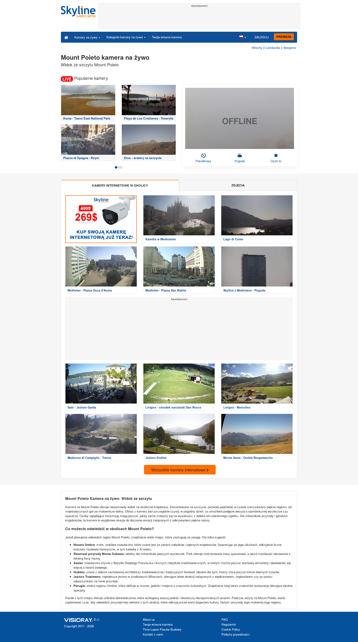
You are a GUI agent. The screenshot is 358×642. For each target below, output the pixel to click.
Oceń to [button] (276, 161)
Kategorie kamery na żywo (125, 37)
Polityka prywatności (235, 634)
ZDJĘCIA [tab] (238, 185)
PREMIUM (283, 36)
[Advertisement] (199, 18)
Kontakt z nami (153, 634)
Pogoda (240, 161)
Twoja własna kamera (167, 37)
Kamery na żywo (86, 37)
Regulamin (228, 624)
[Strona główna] (66, 37)
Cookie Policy (230, 629)
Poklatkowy (203, 161)
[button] (242, 37)
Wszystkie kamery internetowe (179, 469)
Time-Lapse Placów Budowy (162, 629)
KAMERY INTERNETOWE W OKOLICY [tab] (120, 185)
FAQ (224, 619)
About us (149, 619)
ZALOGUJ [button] (261, 37)
